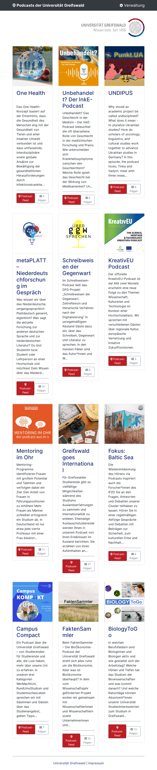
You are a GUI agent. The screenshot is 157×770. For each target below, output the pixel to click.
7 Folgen (42, 729)
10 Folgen (87, 740)
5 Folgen (42, 198)
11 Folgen (42, 551)
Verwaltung (134, 5)
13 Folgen (133, 731)
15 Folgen (41, 388)
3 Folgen (134, 361)
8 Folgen (88, 371)
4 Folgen (134, 189)
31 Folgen (87, 566)
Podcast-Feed (27, 198)
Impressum (96, 763)
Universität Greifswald (69, 763)
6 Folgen (88, 199)
